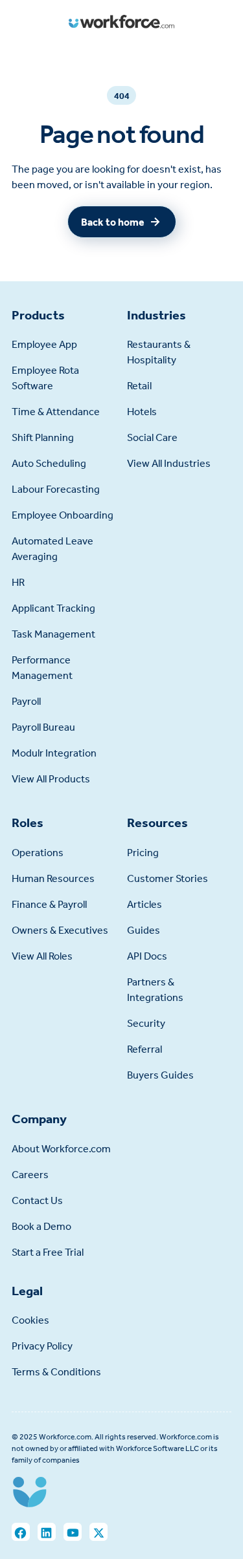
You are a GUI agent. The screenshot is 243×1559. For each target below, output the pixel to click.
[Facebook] (21, 1532)
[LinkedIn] (47, 1532)
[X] (98, 1532)
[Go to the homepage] (30, 1494)
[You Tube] (73, 1532)
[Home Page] (121, 21)
